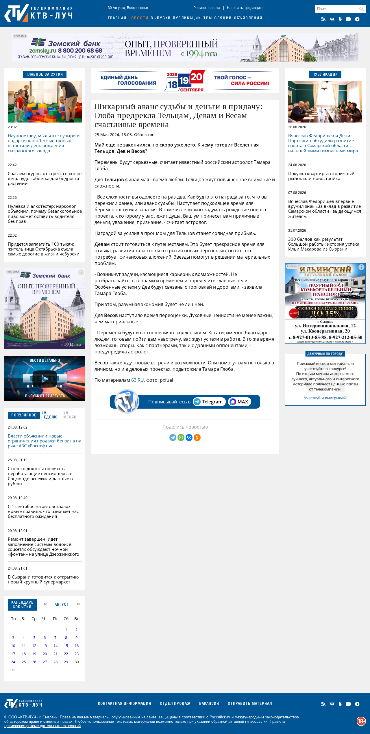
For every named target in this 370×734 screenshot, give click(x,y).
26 (34, 661)
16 (77, 645)
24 (13, 661)
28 (55, 661)
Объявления (248, 18)
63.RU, (138, 380)
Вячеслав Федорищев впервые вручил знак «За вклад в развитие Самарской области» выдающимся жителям (324, 208)
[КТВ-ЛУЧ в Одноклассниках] (340, 19)
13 (45, 645)
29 (66, 661)
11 (24, 645)
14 (55, 645)
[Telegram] (172, 437)
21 (55, 653)
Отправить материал (250, 704)
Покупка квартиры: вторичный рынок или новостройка (321, 175)
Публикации (187, 18)
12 (34, 645)
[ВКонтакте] (189, 437)
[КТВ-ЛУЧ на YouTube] (348, 19)
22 (66, 653)
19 (34, 653)
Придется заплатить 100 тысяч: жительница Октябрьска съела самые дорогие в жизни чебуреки (43, 249)
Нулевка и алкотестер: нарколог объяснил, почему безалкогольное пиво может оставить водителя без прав (45, 213)
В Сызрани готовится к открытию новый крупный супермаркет (43, 579)
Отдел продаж (175, 704)
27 (45, 661)
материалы (99, 717)
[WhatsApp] (180, 437)
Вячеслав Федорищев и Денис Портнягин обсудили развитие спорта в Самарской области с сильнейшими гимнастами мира (323, 143)
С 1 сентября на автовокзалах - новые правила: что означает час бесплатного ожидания (43, 511)
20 (45, 653)
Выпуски (161, 18)
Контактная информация (124, 704)
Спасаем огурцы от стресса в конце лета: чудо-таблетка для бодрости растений (45, 178)
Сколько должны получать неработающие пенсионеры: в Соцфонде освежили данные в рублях (40, 476)
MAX (243, 401)
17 (13, 653)
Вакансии (209, 704)
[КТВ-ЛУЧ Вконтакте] (332, 19)
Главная (117, 18)
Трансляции (217, 18)
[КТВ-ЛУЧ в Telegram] (357, 19)
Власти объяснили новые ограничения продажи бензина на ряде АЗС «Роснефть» (44, 441)
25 (24, 661)
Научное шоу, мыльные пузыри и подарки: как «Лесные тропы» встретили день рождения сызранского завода (44, 143)
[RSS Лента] (323, 19)
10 (13, 645)
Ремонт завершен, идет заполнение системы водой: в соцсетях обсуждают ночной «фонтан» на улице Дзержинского (43, 546)
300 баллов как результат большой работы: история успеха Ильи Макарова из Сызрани (323, 244)
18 (24, 653)
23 (77, 653)
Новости (138, 18)
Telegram (212, 401)
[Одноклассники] (197, 437)
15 (66, 645)
